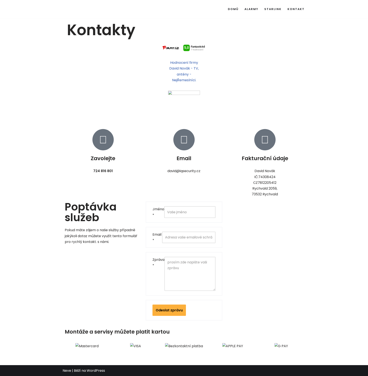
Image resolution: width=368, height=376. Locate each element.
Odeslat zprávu (169, 310)
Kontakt (296, 9)
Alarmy (251, 9)
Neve (67, 370)
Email (156, 237)
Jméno (158, 212)
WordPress (96, 370)
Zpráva (158, 262)
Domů (233, 9)
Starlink (273, 9)
